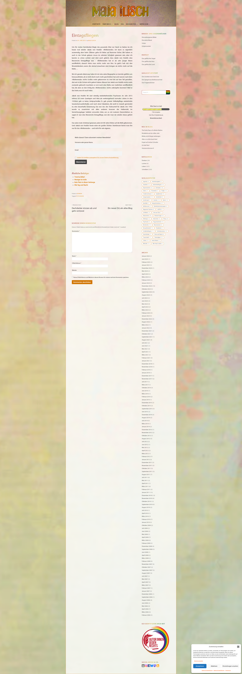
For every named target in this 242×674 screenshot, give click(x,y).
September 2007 (147, 570)
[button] (238, 647)
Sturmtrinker (147, 234)
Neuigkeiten (131, 24)
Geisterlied (159, 197)
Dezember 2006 (147, 594)
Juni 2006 (145, 603)
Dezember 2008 (147, 546)
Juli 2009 (145, 528)
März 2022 (145, 325)
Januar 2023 (146, 316)
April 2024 (145, 274)
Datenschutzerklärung (207, 670)
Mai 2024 (145, 271)
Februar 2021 (146, 358)
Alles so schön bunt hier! (149, 139)
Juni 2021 (145, 346)
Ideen (165, 200)
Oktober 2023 (146, 289)
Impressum (228, 670)
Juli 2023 (145, 298)
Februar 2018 (146, 370)
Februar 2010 (146, 519)
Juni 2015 (145, 412)
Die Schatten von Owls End (150, 77)
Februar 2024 (146, 280)
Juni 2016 (145, 391)
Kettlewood (147, 206)
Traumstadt (147, 237)
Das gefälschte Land (148, 64)
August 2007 (146, 573)
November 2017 (147, 379)
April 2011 (145, 483)
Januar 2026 (146, 256)
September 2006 (147, 597)
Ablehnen (214, 666)
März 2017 (145, 385)
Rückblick (159, 228)
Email (76, 150)
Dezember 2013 (147, 429)
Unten (144, 43)
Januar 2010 (146, 522)
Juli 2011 (145, 477)
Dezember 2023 (147, 286)
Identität (146, 203)
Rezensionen (158, 225)
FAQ (122, 24)
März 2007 (145, 585)
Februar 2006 (146, 615)
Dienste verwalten (198, 661)
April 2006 (145, 609)
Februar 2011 (146, 489)
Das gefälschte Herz (148, 61)
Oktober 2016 (146, 388)
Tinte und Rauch (159, 234)
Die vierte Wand (147, 40)
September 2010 (147, 504)
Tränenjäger (158, 237)
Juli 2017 (145, 382)
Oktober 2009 (146, 525)
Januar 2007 (146, 591)
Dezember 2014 (147, 415)
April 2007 (145, 582)
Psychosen (80, 196)
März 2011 (145, 486)
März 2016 (145, 394)
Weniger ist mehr (80, 180)
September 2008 (147, 549)
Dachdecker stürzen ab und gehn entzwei (84, 208)
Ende (145, 190)
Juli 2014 (145, 420)
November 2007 (147, 564)
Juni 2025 (145, 259)
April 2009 (145, 537)
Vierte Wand (156, 240)
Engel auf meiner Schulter (150, 142)
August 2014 (146, 417)
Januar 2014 (146, 426)
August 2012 (146, 438)
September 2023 (147, 292)
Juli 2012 (145, 441)
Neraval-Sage (159, 215)
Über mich (107, 24)
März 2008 (145, 558)
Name (74, 256)
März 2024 (145, 277)
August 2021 (146, 340)
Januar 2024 (146, 283)
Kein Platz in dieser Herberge (84, 182)
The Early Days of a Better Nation (152, 130)
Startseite (96, 24)
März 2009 (145, 540)
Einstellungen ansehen (230, 666)
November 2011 (147, 465)
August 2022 (146, 322)
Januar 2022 (146, 328)
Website (74, 270)
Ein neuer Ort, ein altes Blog (120, 206)
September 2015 (147, 409)
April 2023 (145, 307)
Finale (164, 190)
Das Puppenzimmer (148, 83)
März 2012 (145, 453)
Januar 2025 (146, 265)
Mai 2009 (145, 534)
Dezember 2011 (147, 462)
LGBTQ (160, 209)
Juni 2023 (145, 301)
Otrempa (146, 218)
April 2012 (145, 450)
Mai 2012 (145, 447)
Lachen (144, 163)
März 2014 (145, 424)
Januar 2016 (146, 400)
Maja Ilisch (92, 40)
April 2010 (145, 513)
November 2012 (147, 432)
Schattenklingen (148, 231)
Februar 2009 (146, 543)
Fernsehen (154, 190)
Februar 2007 (146, 588)
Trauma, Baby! (79, 177)
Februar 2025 (146, 262)
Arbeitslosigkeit (157, 181)
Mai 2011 (145, 480)
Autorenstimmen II (148, 148)
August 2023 (146, 295)
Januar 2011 (146, 492)
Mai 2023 (145, 304)
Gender (156, 200)
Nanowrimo (147, 215)
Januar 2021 (146, 361)
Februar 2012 (146, 456)
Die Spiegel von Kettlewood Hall (152, 80)
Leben (144, 166)
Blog (117, 24)
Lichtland (146, 212)
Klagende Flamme (148, 209)
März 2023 (145, 310)
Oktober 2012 (146, 435)
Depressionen (148, 187)
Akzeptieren (200, 666)
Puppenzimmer (158, 221)
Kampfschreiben (157, 203)
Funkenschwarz (148, 194)
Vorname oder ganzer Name (84, 142)
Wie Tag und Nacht (81, 185)
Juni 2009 (145, 531)
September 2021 (147, 337)
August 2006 (146, 600)
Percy (166, 218)
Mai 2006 (145, 606)
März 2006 (145, 612)
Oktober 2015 (146, 406)
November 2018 (147, 367)
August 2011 (146, 474)
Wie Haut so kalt (158, 243)
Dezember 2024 (147, 268)
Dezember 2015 (147, 403)
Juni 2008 (145, 552)
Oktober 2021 (146, 334)
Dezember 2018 (147, 364)
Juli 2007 (145, 576)
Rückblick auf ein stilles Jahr (150, 133)
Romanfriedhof (148, 228)
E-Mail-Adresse (76, 263)
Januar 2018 (146, 373)
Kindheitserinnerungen (160, 206)
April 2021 (145, 352)
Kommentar (76, 231)
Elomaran (159, 187)
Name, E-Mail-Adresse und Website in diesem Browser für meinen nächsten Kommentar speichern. (101, 277)
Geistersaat (146, 200)
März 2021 (145, 355)
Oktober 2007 (146, 567)
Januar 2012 (146, 459)
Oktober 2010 (146, 501)
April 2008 (145, 555)
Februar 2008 (146, 561)
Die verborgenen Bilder (149, 37)
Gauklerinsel (160, 194)
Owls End (156, 218)
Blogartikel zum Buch (156, 118)
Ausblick (146, 184)
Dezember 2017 (147, 376)
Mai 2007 (145, 579)
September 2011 (147, 471)
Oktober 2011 (146, 468)
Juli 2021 (145, 343)
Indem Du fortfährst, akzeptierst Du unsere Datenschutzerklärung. (98, 157)
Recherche (147, 225)
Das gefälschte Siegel (148, 58)
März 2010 (145, 516)
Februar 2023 (146, 313)
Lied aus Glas (157, 212)
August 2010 (146, 507)
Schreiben (145, 169)
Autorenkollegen (158, 184)
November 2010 (147, 498)
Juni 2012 (145, 444)
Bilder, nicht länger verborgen (151, 136)
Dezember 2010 (147, 495)
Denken (79, 193)
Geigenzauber (146, 46)
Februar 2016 (146, 397)
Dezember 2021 (147, 331)
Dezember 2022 (147, 319)
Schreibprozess (162, 231)
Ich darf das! (145, 145)
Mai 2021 (145, 349)
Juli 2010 (145, 510)
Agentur (146, 181)
